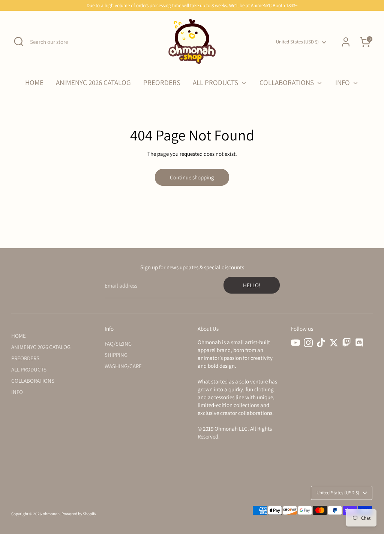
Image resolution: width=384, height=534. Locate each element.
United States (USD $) (297, 42)
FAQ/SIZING (118, 343)
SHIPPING (116, 354)
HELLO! (251, 285)
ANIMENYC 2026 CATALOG (93, 82)
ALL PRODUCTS (216, 82)
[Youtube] (295, 342)
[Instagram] (308, 342)
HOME (34, 82)
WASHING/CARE (123, 366)
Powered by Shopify (79, 513)
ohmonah (51, 513)
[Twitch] (346, 342)
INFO (343, 82)
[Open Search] (18, 41)
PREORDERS (161, 82)
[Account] (345, 41)
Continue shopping (192, 177)
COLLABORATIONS (287, 82)
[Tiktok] (321, 342)
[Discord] (359, 342)
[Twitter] (333, 342)
